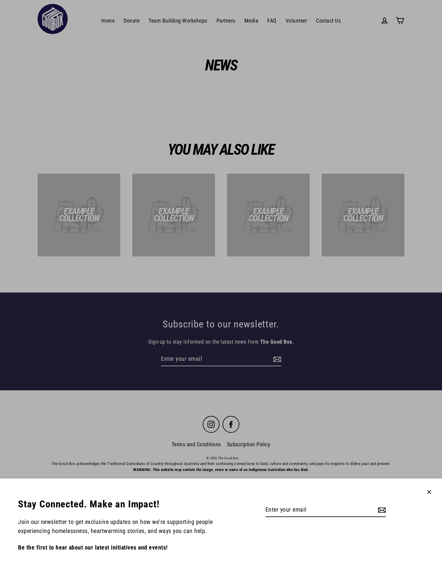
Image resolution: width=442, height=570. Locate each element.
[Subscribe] (381, 510)
